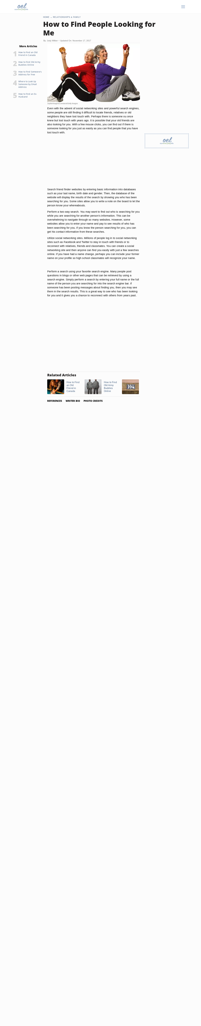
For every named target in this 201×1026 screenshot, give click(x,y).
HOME (46, 17)
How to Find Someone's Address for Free (30, 73)
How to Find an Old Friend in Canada (28, 53)
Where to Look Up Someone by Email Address (27, 84)
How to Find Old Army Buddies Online (29, 63)
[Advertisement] (93, 164)
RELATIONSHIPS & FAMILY (67, 17)
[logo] (21, 6)
